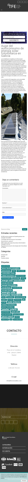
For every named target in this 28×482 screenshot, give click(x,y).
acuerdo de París (5, 266)
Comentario (5, 188)
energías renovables (11, 295)
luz (24, 299)
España (3, 297)
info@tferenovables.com (14, 381)
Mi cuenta (6, 451)
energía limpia (6, 287)
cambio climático (21, 270)
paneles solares (9, 309)
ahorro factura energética (10, 268)
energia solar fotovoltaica (13, 281)
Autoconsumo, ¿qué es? (7, 241)
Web (3, 212)
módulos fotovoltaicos (9, 305)
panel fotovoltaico (5, 311)
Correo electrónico (7, 207)
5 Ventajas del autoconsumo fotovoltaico (11, 239)
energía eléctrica (7, 283)
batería (14, 270)
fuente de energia (20, 297)
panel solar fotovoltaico (7, 314)
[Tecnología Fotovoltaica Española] (14, 6)
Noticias (3, 256)
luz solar (4, 302)
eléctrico (23, 278)
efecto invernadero (21, 275)
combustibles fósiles (8, 273)
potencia (17, 316)
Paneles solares (5, 258)
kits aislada (10, 299)
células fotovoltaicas (8, 275)
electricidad (16, 278)
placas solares (7, 317)
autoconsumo (6, 270)
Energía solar (4, 254)
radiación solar (5, 319)
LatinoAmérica (18, 299)
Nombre (4, 203)
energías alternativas (17, 287)
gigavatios (4, 299)
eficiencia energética (6, 278)
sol (11, 319)
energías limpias (7, 290)
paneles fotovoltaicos (8, 307)
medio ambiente (14, 302)
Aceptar (24, 480)
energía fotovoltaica (9, 285)
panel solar (15, 312)
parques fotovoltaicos (18, 314)
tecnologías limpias (18, 319)
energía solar (9, 292)
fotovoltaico (10, 297)
